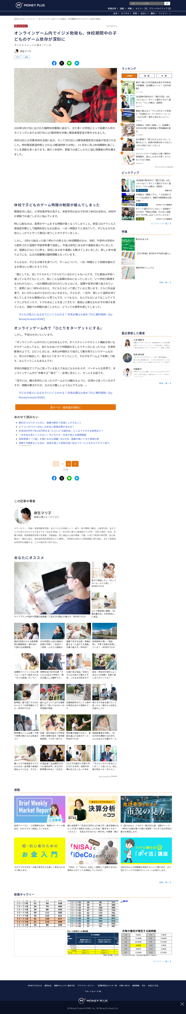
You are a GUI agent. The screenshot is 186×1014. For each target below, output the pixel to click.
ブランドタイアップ (159, 8)
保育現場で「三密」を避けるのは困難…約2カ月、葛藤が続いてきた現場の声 (59, 439)
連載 (122, 8)
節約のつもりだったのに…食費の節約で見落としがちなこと (50, 422)
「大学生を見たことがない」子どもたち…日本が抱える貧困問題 (52, 435)
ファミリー (164, 13)
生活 (115, 13)
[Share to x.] (61, 63)
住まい (144, 13)
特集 (130, 8)
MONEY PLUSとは (35, 985)
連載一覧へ (164, 882)
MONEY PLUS (19, 19)
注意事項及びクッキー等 (107, 985)
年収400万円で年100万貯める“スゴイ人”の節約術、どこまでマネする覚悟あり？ (61, 430)
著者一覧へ (164, 383)
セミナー (141, 8)
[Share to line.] (69, 63)
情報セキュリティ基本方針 (64, 985)
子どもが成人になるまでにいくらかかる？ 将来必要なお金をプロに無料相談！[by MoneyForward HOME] (65, 316)
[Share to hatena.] (77, 63)
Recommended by (105, 776)
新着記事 (112, 8)
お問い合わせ (124, 985)
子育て (18, 57)
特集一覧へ (164, 282)
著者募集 (135, 985)
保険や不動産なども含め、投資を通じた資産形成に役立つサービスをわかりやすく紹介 (64, 443)
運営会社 (47, 985)
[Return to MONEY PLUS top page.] (30, 5)
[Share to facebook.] (54, 63)
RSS (143, 985)
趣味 (153, 13)
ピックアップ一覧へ (160, 223)
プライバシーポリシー (86, 985)
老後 (135, 13)
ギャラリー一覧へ (161, 961)
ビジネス (125, 13)
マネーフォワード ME (93, 991)
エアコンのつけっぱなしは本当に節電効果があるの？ (47, 426)
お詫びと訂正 (153, 985)
